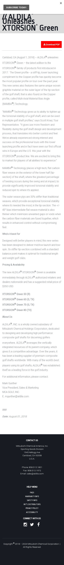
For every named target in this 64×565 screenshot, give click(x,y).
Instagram (24, 524)
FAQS (32, 492)
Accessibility (32, 512)
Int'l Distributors (32, 504)
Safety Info (32, 500)
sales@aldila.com (35, 473)
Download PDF (53, 44)
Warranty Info (32, 496)
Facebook (37, 524)
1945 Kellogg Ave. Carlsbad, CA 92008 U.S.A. (32, 455)
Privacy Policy (32, 508)
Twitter (31, 524)
